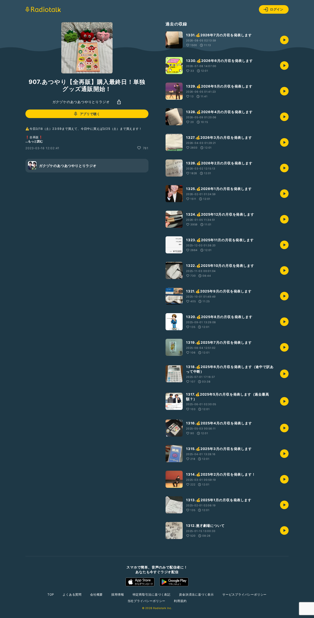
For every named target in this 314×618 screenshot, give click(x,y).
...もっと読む (34, 141)
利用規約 (180, 601)
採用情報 (117, 594)
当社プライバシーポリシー (147, 601)
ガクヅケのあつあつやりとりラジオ (81, 102)
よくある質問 (72, 594)
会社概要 (96, 594)
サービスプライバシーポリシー (244, 594)
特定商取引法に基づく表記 (152, 594)
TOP (50, 594)
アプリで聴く (90, 114)
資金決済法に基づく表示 (196, 594)
